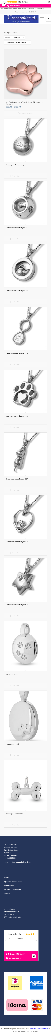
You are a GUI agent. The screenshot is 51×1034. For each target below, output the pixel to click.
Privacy (6, 877)
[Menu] (40, 19)
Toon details (15, 176)
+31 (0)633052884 (10, 858)
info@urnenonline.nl (11, 912)
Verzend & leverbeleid (12, 889)
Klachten (7, 893)
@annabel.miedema (23, 862)
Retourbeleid (9, 885)
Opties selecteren (26, 113)
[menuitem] (34, 19)
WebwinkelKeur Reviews (39, 1029)
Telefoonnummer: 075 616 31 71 (25, 12)
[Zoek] (34, 19)
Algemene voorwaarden (13, 881)
